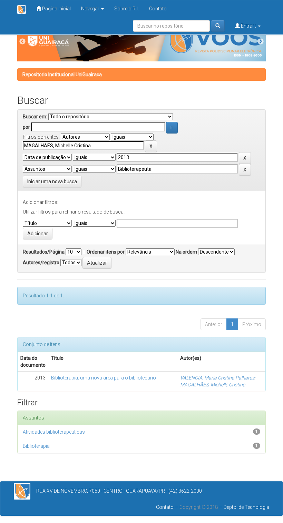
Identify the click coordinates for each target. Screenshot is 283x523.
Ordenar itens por (106, 252)
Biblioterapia (36, 446)
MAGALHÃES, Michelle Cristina (212, 384)
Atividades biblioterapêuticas (54, 432)
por (26, 127)
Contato (158, 8)
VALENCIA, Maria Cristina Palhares (217, 378)
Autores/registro (41, 262)
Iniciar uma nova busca (52, 181)
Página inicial (56, 8)
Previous (22, 41)
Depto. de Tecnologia (246, 507)
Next (260, 41)
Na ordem (186, 252)
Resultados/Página (44, 252)
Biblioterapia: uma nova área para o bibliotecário (103, 378)
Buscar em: (35, 116)
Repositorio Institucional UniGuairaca (62, 74)
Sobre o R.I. (126, 8)
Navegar (90, 8)
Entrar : (248, 26)
